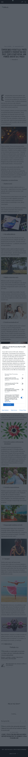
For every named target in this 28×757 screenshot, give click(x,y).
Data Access (14, 410)
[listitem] (14, 375)
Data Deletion (5, 410)
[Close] (24, 346)
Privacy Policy (22, 410)
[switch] (22, 378)
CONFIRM (8, 404)
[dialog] (14, 378)
